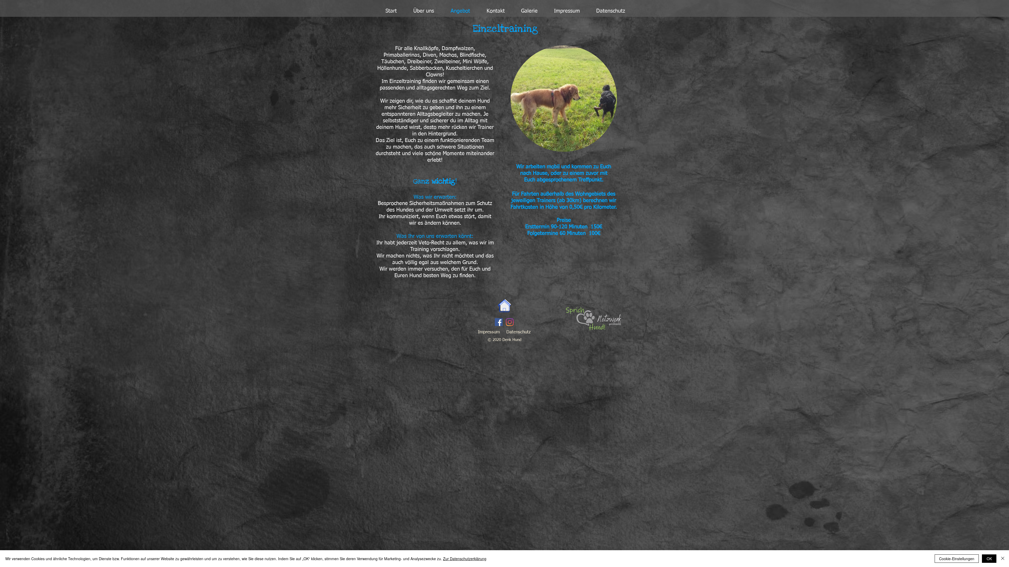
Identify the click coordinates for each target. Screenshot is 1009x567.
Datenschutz (518, 332)
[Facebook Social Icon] (499, 322)
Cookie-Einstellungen (956, 558)
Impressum (489, 332)
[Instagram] (510, 322)
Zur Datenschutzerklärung (464, 558)
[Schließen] (1003, 558)
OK (989, 558)
